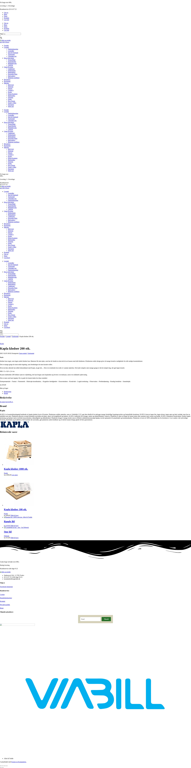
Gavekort (7, 258)
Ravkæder (7, 81)
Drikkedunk (12, 70)
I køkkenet (11, 69)
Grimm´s (11, 90)
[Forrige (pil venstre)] (1, 767)
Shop (5, 16)
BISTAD (11, 85)
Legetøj (6, 47)
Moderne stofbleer (13, 78)
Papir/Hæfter (12, 62)
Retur (1, 608)
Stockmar (11, 105)
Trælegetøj (11, 54)
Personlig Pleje (12, 74)
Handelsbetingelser (6, 598)
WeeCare (11, 106)
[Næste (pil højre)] (3, 767)
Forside (6, 45)
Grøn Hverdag (8, 67)
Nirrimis (10, 97)
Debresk (10, 87)
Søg (1, 34)
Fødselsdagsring (13, 49)
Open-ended (23, 353)
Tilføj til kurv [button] (14, 515)
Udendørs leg (12, 56)
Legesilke (11, 51)
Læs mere (15, 475)
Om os (6, 12)
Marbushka (11, 96)
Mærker (6, 83)
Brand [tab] (6, 393)
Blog (5, 14)
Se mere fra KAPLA (6, 402)
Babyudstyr (11, 76)
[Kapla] (15, 428)
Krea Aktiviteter (9, 58)
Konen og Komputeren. (18, 762)
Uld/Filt (10, 65)
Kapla (10, 92)
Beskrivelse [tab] (7, 391)
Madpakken (11, 72)
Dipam (10, 88)
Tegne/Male (11, 60)
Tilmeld (106, 619)
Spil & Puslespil (13, 53)
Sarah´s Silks (12, 103)
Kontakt (6, 18)
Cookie (2, 594)
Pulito (10, 99)
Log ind (6, 20)
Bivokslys (7, 79)
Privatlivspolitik (5, 605)
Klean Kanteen (12, 94)
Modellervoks (12, 63)
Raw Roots (11, 101)
